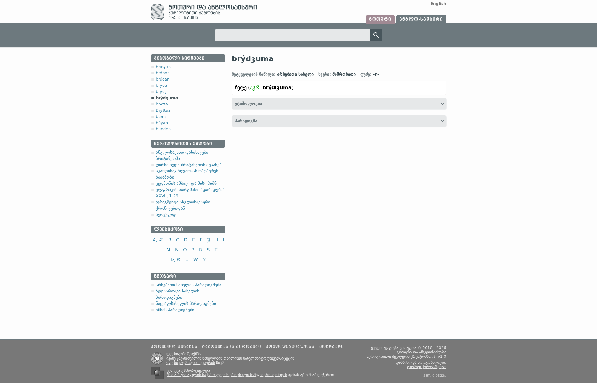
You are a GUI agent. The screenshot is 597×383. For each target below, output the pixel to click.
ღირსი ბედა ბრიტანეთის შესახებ (189, 164)
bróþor (162, 73)
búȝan (162, 122)
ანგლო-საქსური (421, 19)
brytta (162, 104)
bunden (163, 129)
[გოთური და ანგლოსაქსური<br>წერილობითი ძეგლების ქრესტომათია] (204, 18)
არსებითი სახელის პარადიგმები (188, 285)
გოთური (380, 19)
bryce (161, 85)
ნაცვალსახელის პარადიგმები (186, 303)
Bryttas (163, 110)
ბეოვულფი (167, 214)
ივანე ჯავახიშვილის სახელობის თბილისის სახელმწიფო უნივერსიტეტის (230, 358)
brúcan (162, 79)
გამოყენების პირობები (231, 346)
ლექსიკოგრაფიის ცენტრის (190, 363)
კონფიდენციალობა (290, 346)
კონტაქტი (331, 346)
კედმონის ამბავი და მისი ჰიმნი (187, 183)
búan (161, 116)
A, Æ (158, 239)
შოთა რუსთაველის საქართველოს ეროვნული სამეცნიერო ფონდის (227, 375)
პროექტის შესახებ (174, 346)
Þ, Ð (176, 259)
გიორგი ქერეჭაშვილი (426, 367)
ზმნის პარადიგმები (175, 309)
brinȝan (163, 66)
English (438, 4)
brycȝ (161, 91)
